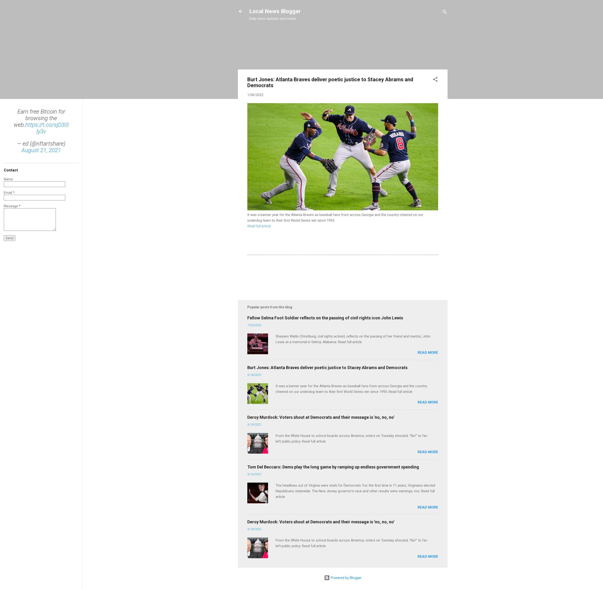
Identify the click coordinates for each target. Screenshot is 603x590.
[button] (435, 80)
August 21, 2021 (41, 150)
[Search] (445, 13)
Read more (428, 352)
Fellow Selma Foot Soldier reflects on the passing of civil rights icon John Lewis (325, 317)
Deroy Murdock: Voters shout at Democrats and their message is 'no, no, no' (320, 417)
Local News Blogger (275, 11)
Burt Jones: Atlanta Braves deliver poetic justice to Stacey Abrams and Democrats (327, 367)
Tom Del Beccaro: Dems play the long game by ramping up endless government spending (333, 466)
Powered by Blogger (346, 578)
